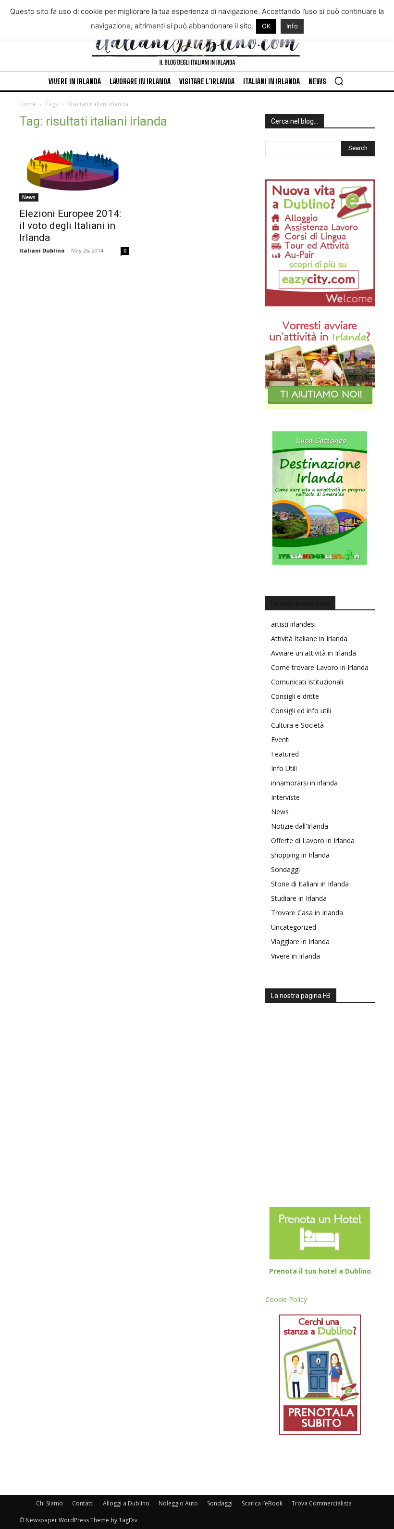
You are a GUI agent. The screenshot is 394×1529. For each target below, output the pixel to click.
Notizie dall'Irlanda (299, 826)
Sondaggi (285, 869)
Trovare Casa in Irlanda (307, 912)
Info (292, 26)
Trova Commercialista (322, 1503)
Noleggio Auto (178, 1503)
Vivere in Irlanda (295, 955)
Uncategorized (293, 927)
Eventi (280, 739)
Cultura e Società (297, 725)
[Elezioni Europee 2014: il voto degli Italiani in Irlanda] (74, 170)
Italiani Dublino (41, 250)
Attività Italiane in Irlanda (309, 638)
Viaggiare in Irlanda (300, 941)
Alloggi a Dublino (126, 1503)
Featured (285, 753)
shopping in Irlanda (300, 854)
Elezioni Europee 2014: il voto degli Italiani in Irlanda (70, 225)
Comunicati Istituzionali (307, 681)
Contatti (83, 1503)
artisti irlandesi (293, 624)
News (29, 197)
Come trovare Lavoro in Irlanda (320, 667)
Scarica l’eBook (262, 1503)
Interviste (285, 797)
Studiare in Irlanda (299, 898)
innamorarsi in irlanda (304, 782)
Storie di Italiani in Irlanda (310, 883)
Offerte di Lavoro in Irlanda (313, 840)
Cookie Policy (286, 1299)
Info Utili (284, 768)
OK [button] (266, 26)
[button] (338, 80)
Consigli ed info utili (301, 710)
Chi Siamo (49, 1503)
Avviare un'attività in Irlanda (313, 652)
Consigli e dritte (295, 696)
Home (27, 104)
